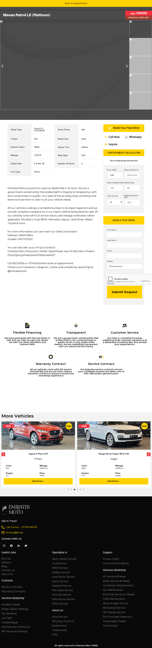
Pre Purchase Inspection (117, 616)
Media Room (59, 625)
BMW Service (60, 567)
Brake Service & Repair (116, 581)
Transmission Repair (114, 621)
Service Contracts (11, 587)
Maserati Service (61, 585)
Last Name (111, 240)
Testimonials (59, 630)
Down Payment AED (115, 183)
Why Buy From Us (63, 621)
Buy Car (6, 558)
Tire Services (110, 625)
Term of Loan (112, 196)
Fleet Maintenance (114, 598)
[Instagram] (4, 545)
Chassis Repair (9, 622)
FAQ (54, 634)
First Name (111, 230)
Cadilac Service (61, 572)
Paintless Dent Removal (15, 626)
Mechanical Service (114, 607)
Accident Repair (10, 604)
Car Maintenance (113, 590)
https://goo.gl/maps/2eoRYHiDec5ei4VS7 (31, 255)
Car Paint (6, 618)
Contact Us (8, 570)
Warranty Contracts (13, 591)
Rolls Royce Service (63, 599)
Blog (4, 566)
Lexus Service (60, 581)
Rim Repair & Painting (14, 631)
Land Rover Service (63, 576)
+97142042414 (36, 263)
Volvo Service (60, 603)
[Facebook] (11, 545)
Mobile (110, 261)
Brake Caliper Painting (14, 609)
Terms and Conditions (116, 563)
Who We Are (59, 616)
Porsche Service (61, 594)
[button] (68, 489)
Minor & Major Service (115, 603)
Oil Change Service (114, 612)
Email (109, 251)
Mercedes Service (62, 590)
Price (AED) (112, 170)
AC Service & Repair (114, 576)
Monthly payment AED (131, 196)
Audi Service (59, 563)
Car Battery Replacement (118, 585)
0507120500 (25, 239)
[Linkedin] (18, 545)
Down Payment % (131, 170)
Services (6, 562)
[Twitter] (25, 545)
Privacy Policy (111, 559)
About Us (7, 574)
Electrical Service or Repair (119, 594)
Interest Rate (129, 183)
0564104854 (26, 235)
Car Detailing (9, 613)
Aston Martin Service (64, 559)
